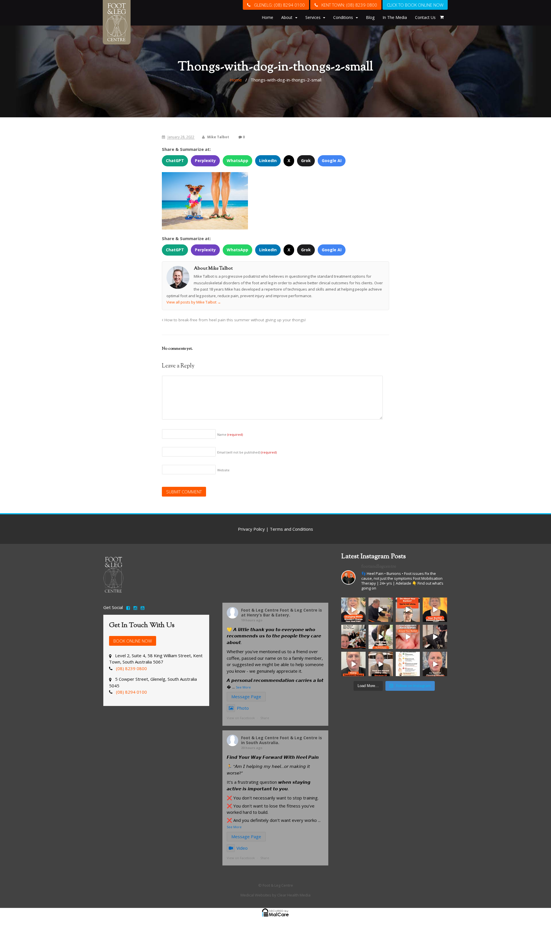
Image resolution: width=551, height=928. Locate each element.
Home (267, 17)
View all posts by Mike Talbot (193, 302)
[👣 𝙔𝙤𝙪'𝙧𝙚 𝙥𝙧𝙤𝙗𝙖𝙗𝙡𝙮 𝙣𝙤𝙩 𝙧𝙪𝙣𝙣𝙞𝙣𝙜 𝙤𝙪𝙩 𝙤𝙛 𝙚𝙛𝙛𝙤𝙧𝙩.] (353, 664)
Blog (370, 17)
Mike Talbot (218, 137)
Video (242, 848)
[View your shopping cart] (442, 17)
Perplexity (205, 160)
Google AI (332, 160)
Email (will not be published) (247, 452)
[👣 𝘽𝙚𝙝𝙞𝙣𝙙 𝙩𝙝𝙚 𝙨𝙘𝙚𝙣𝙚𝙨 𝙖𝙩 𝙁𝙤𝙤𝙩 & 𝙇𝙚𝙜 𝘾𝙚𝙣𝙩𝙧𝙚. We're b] (435, 637)
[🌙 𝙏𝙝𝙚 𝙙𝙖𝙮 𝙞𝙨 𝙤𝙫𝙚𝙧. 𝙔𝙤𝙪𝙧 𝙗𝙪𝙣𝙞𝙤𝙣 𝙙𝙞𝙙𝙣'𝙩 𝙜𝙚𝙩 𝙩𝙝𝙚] (435, 610)
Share (264, 718)
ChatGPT (175, 160)
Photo (243, 708)
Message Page (246, 696)
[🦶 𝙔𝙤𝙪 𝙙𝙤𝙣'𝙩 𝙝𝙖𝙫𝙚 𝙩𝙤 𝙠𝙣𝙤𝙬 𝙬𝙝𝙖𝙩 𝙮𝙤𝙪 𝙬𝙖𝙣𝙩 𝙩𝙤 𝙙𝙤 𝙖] (408, 610)
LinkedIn (268, 160)
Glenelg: (278, 5)
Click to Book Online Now (415, 5)
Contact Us (425, 17)
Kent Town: (347, 5)
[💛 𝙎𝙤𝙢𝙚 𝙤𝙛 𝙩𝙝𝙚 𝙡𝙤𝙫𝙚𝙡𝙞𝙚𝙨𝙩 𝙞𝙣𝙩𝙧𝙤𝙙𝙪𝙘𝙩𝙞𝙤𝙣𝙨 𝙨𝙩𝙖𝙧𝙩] (353, 637)
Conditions (343, 17)
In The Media (395, 17)
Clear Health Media (294, 895)
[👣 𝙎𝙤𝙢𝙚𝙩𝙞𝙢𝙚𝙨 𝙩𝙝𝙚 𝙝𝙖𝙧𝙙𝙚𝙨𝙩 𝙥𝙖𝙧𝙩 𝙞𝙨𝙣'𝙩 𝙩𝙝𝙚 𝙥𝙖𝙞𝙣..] (435, 664)
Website (223, 470)
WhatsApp (237, 160)
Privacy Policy (251, 529)
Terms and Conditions (291, 529)
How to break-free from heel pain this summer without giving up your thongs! (234, 319)
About (286, 17)
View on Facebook (241, 718)
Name (230, 434)
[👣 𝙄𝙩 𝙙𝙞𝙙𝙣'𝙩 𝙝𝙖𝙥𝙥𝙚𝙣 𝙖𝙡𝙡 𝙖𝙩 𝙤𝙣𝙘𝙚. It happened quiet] (408, 637)
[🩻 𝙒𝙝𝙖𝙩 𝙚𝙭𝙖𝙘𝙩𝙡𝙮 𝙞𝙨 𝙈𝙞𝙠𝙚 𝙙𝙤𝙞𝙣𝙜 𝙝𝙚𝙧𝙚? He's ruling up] (380, 610)
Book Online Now (132, 641)
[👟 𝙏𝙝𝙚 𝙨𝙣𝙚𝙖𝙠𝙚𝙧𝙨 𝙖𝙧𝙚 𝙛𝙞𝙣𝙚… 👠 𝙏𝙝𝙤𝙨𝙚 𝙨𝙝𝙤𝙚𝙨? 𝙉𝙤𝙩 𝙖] (353, 610)
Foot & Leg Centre (260, 610)
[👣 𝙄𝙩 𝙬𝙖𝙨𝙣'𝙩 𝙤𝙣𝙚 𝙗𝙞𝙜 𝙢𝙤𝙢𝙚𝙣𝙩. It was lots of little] (380, 664)
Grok (306, 160)
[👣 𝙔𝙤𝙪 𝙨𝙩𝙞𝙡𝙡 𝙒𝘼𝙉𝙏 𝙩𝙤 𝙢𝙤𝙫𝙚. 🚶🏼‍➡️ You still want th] (380, 637)
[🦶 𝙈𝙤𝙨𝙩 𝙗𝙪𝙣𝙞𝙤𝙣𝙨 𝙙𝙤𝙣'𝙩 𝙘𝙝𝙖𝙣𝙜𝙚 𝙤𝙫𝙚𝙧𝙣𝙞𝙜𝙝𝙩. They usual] (408, 664)
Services (313, 17)
